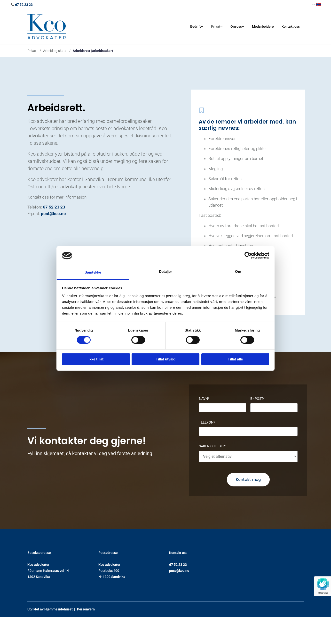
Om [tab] (238, 271)
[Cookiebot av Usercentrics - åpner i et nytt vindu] (248, 255)
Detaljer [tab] (165, 271)
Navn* (204, 398)
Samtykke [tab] (93, 272)
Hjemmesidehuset (58, 609)
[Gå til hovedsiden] (59, 26)
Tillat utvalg (165, 359)
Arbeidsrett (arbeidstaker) (93, 51)
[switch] (138, 340)
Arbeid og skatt (54, 51)
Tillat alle (235, 359)
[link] (196, 26)
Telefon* (207, 422)
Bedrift (195, 26)
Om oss (236, 26)
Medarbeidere (263, 26)
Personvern (86, 609)
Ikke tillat (95, 359)
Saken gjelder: (212, 446)
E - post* (257, 398)
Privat (215, 26)
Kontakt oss (291, 26)
